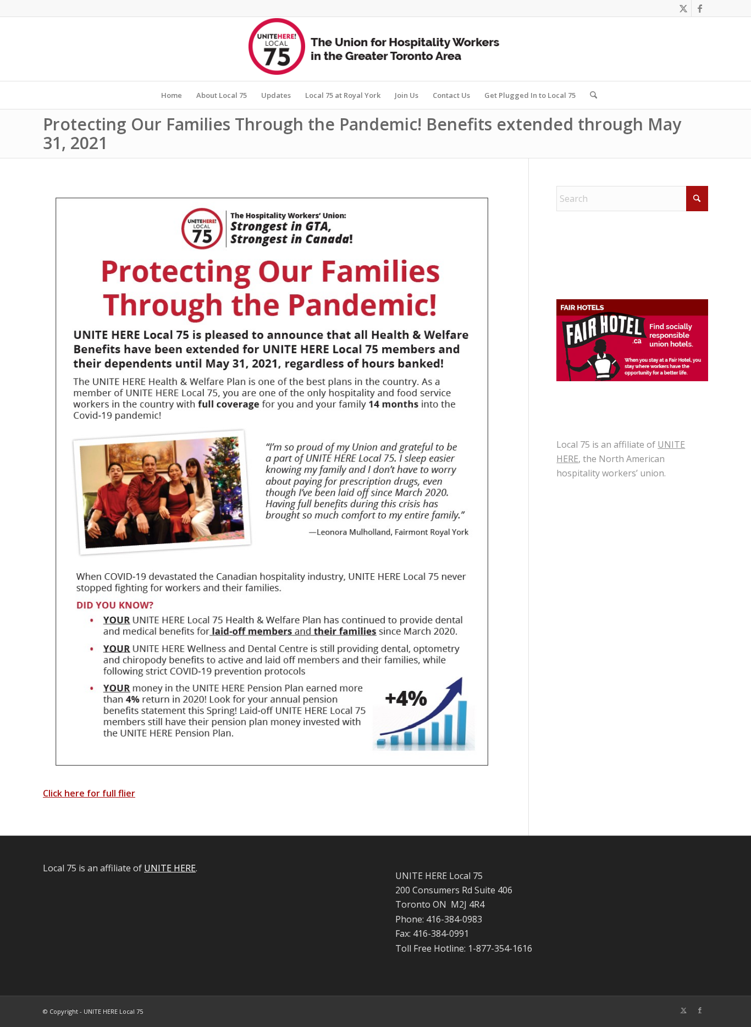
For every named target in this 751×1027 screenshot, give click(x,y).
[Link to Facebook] (700, 8)
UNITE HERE (170, 868)
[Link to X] (683, 8)
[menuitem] (171, 95)
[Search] (590, 95)
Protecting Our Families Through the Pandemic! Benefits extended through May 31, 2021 (362, 133)
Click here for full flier (89, 793)
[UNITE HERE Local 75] (375, 49)
